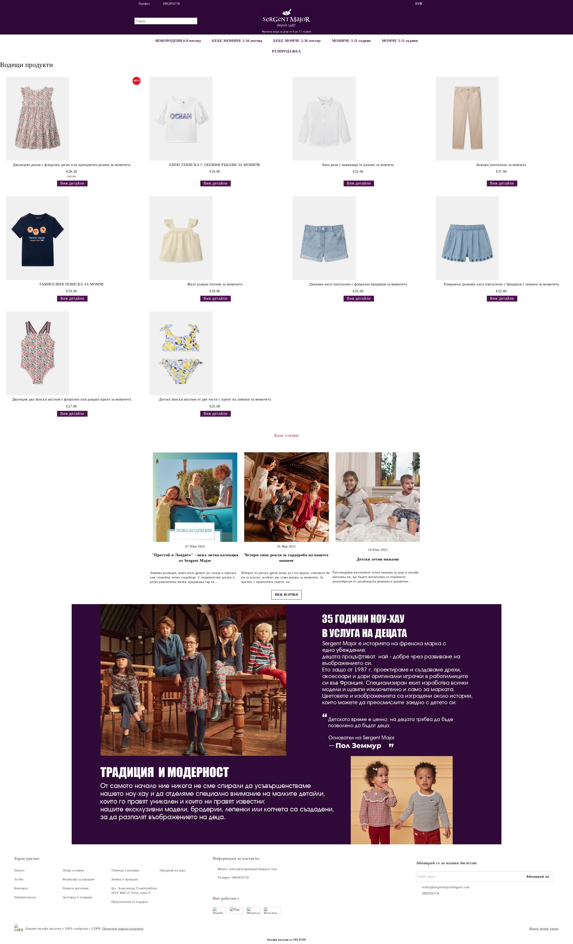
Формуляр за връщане (79, 879)
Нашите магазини (76, 888)
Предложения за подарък (129, 901)
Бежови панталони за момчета (501, 165)
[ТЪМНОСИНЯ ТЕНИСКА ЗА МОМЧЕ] (38, 238)
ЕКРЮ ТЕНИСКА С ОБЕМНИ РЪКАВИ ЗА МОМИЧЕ (214, 165)
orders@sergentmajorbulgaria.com (253, 869)
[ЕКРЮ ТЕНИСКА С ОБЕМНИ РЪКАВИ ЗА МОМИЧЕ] (181, 119)
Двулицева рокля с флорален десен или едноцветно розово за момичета (71, 165)
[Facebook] (429, 3)
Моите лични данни (544, 928)
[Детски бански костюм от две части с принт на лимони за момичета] (181, 353)
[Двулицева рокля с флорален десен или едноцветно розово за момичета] (38, 119)
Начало (19, 870)
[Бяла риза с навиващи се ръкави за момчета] (324, 119)
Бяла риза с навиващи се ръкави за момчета (358, 165)
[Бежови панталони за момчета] (467, 119)
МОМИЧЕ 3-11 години (351, 41)
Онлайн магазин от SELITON (286, 939)
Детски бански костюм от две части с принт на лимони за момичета (215, 399)
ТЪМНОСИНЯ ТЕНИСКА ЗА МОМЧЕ (71, 284)
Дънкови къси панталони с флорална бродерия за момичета (358, 284)
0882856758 (171, 3)
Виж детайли (72, 183)
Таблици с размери (125, 870)
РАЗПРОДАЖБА (286, 51)
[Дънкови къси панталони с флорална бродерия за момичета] (324, 238)
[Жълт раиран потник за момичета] (181, 238)
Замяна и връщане (124, 879)
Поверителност (25, 897)
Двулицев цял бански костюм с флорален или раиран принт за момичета (71, 399)
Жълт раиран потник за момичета (215, 284)
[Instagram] (436, 3)
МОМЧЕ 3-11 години (400, 41)
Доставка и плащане (77, 897)
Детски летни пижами (378, 559)
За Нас (19, 879)
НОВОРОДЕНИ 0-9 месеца (178, 41)
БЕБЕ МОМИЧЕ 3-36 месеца (237, 41)
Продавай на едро (173, 870)
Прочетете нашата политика (123, 928)
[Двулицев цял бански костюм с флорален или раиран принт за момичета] (38, 353)
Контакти (21, 888)
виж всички (286, 594)
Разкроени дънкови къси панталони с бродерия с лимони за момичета (501, 284)
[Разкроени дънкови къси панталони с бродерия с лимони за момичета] (467, 238)
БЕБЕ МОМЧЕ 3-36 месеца (297, 41)
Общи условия (73, 870)
